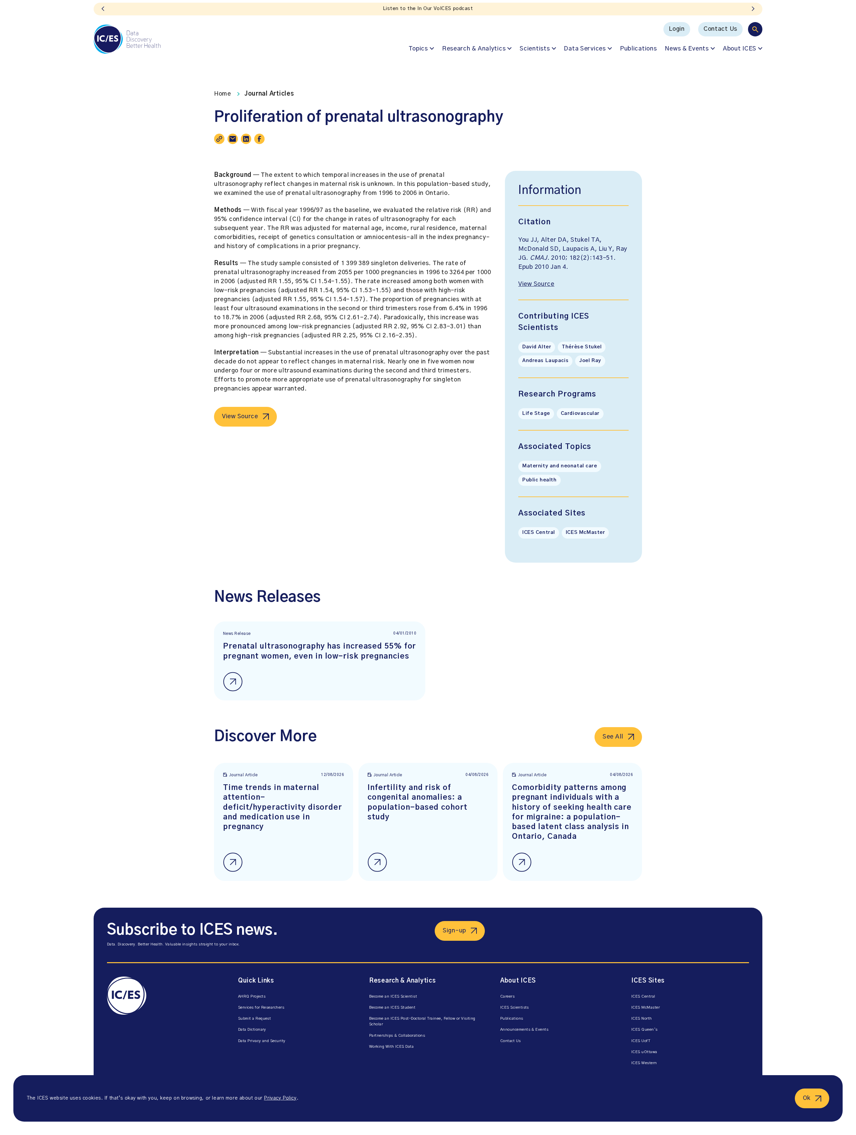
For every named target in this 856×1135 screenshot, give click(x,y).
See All (613, 737)
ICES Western (644, 1063)
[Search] (755, 29)
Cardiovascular (580, 413)
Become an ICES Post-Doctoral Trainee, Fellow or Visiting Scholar (422, 1021)
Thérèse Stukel (582, 347)
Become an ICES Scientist (393, 996)
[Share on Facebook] (259, 138)
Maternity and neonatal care (559, 466)
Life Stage (536, 413)
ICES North (641, 1018)
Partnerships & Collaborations (397, 1035)
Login (677, 29)
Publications (638, 49)
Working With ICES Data (391, 1046)
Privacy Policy (280, 1098)
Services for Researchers (261, 1007)
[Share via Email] (232, 138)
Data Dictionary (252, 1029)
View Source (240, 417)
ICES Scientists (514, 1007)
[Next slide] (753, 9)
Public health (539, 480)
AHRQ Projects (251, 996)
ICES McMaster (585, 532)
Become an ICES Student (392, 1007)
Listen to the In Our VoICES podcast (428, 8)
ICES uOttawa (644, 1052)
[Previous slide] (103, 9)
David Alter (536, 347)
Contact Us (720, 29)
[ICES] (127, 39)
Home (222, 94)
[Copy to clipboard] (219, 138)
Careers (507, 996)
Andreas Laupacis (545, 360)
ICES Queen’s (644, 1029)
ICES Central (538, 532)
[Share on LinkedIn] (246, 138)
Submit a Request (254, 1018)
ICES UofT (640, 1041)
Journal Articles (269, 94)
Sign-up (454, 931)
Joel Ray (590, 360)
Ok (807, 1098)
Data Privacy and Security (262, 1041)
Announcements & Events (524, 1029)
